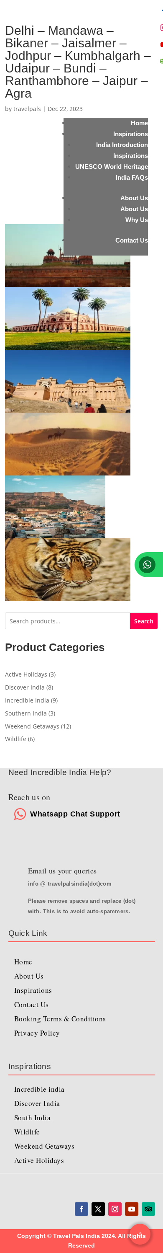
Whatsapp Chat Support (75, 814)
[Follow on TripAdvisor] (148, 1209)
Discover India (37, 1103)
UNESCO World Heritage (111, 166)
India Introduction (122, 144)
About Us (134, 198)
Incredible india (39, 1089)
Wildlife (27, 1132)
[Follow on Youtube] (131, 1209)
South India (32, 1117)
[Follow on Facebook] (81, 1209)
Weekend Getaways (44, 1146)
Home (139, 123)
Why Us (136, 219)
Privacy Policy (37, 1033)
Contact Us (131, 240)
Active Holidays (39, 1160)
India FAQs (132, 177)
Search (143, 621)
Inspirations (130, 133)
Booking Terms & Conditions (60, 1018)
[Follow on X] (98, 1209)
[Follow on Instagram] (115, 1209)
